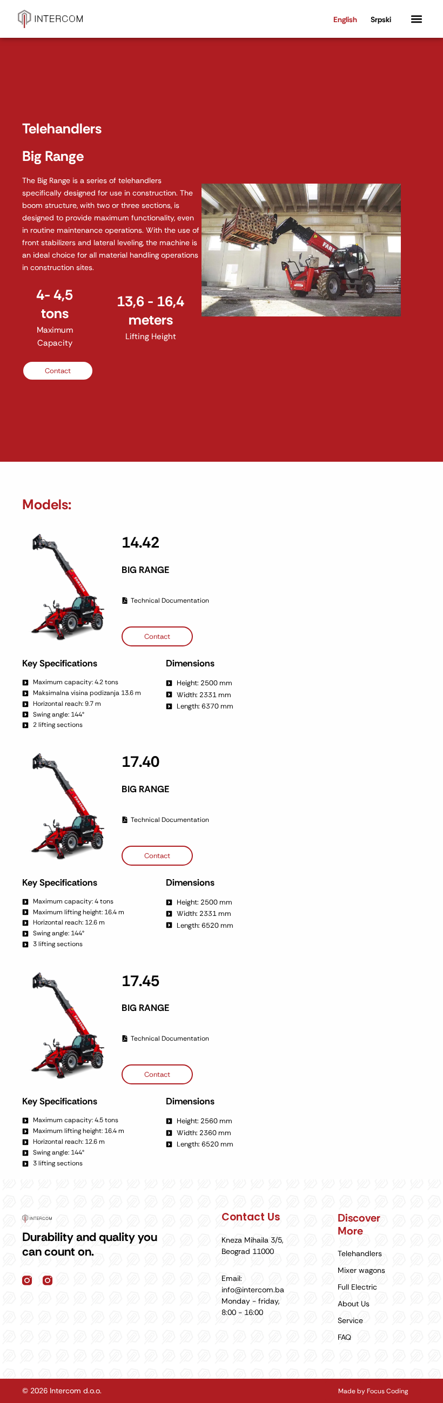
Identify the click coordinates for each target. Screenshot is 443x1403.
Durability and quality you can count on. (89, 1244)
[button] (416, 19)
